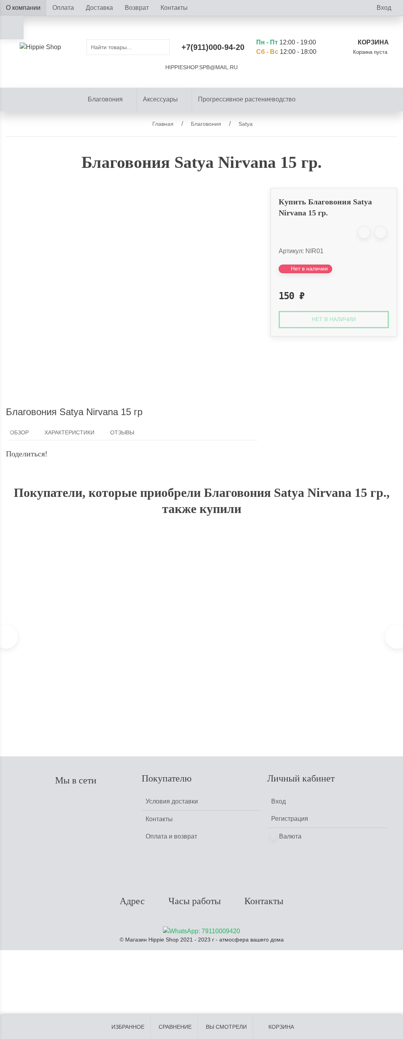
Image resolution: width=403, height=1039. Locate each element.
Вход (384, 7)
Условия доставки (172, 801)
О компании (23, 7)
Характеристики (69, 433)
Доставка (99, 7)
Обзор (19, 433)
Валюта (289, 836)
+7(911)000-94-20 (212, 47)
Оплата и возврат (171, 836)
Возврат (137, 7)
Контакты (174, 7)
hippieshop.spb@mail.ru (201, 67)
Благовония (105, 99)
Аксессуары (160, 99)
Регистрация (289, 818)
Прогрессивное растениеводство (247, 99)
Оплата (63, 7)
